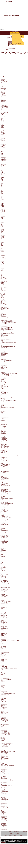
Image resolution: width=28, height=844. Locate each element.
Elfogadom (3, 842)
